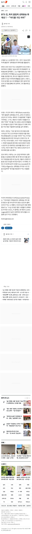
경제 (20, 485)
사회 (12, 485)
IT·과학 (20, 491)
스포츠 (3, 464)
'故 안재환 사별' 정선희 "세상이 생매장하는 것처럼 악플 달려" (14, 403)
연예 (2, 10)
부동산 (12, 491)
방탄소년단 (8, 228)
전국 (4, 488)
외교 (12, 488)
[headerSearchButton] (23, 2)
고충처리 (28, 506)
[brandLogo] (4, 1)
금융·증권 (28, 488)
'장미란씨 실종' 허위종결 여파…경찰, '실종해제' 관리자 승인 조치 (14, 418)
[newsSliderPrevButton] (25, 398)
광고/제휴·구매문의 (12, 506)
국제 (28, 485)
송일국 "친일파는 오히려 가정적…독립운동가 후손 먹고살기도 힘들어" (14, 426)
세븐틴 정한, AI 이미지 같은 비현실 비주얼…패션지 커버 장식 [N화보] (12, 240)
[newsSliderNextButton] (29, 398)
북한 (20, 488)
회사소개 (3, 506)
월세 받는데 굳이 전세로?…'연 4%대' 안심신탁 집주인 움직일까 (14, 433)
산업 (4, 491)
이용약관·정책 (21, 506)
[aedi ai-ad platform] (9, 35)
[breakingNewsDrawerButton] (26, 2)
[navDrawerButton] (29, 2)
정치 (4, 485)
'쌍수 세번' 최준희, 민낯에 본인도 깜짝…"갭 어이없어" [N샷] (14, 411)
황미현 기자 (7, 24)
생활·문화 (4, 495)
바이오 (28, 491)
